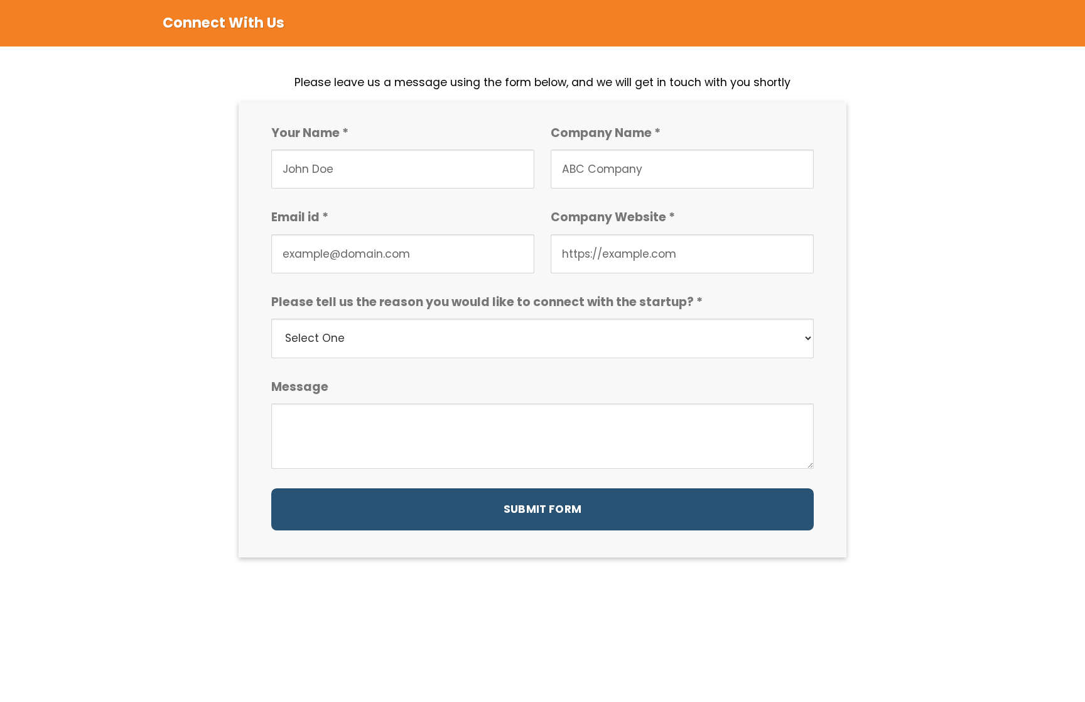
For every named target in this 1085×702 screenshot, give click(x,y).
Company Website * (613, 217)
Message (299, 386)
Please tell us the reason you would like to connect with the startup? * (487, 301)
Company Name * (606, 132)
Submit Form (542, 509)
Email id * (299, 217)
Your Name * (309, 132)
